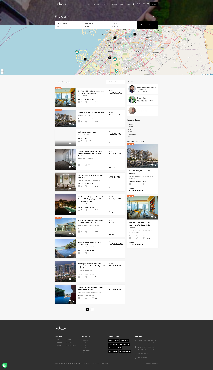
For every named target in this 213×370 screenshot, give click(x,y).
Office (129, 129)
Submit (154, 4)
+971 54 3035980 (142, 102)
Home (88, 4)
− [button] (2, 73)
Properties (114, 4)
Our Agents (105, 4)
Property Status (62, 23)
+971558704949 (140, 4)
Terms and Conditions (151, 363)
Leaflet (203, 74)
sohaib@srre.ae (141, 89)
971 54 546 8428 (142, 91)
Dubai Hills (112, 348)
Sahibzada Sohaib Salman (146, 87)
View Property (65, 103)
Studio (130, 131)
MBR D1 (119, 348)
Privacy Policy (72, 345)
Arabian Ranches (114, 340)
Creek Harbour (113, 344)
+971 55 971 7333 (142, 111)
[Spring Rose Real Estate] (61, 6)
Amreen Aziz (142, 109)
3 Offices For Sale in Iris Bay (87, 132)
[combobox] (68, 27)
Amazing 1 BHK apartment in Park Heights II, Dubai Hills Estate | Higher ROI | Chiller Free (91, 266)
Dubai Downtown (124, 344)
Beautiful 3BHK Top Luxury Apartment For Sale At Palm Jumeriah (139, 225)
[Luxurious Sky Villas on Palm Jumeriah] (77, 52)
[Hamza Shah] (132, 102)
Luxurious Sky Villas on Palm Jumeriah (91, 112)
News (121, 4)
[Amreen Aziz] (132, 113)
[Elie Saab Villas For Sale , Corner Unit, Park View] (116, 71)
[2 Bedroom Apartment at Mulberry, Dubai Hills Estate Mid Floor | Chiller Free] (115, 59)
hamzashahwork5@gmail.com (145, 100)
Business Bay (124, 340)
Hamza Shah (142, 98)
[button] (4, 365)
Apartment (131, 124)
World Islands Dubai (125, 351)
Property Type (89, 23)
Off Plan (130, 126)
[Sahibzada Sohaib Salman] (132, 92)
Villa (129, 136)
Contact (128, 4)
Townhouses (132, 134)
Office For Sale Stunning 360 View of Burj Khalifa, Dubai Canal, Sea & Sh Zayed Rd (90, 154)
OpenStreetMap (209, 74)
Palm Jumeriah (113, 351)
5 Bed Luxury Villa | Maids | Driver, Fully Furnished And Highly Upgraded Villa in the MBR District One (91, 199)
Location (114, 23)
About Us (96, 4)
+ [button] (2, 70)
